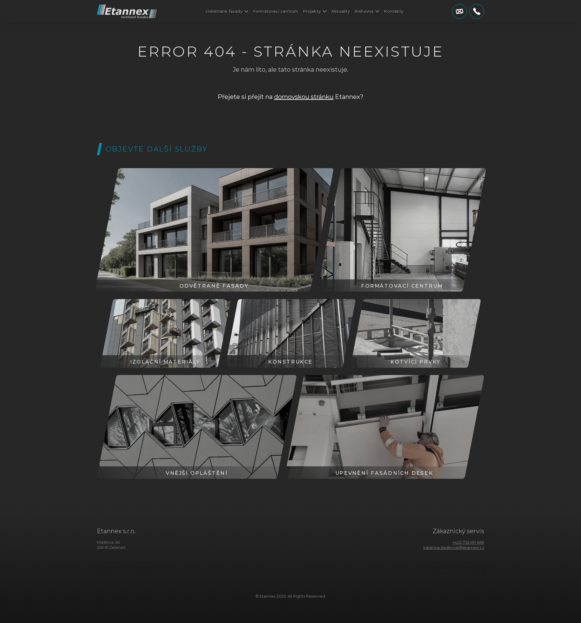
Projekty (312, 11)
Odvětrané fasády (224, 11)
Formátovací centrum (275, 11)
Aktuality (340, 11)
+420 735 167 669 (468, 542)
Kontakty (393, 11)
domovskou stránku (303, 96)
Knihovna (364, 11)
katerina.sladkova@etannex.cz (453, 547)
